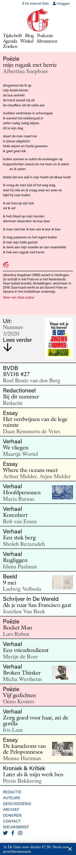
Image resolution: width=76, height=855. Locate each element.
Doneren (12, 815)
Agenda (10, 41)
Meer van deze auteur (18, 297)
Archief (11, 809)
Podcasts (45, 35)
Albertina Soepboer (25, 71)
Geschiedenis (17, 803)
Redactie (12, 791)
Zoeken (10, 46)
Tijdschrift (12, 35)
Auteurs (11, 797)
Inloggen (63, 3)
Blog (29, 35)
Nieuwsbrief (16, 826)
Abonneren (46, 41)
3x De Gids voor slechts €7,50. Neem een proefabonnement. (35, 848)
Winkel (26, 41)
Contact (12, 820)
